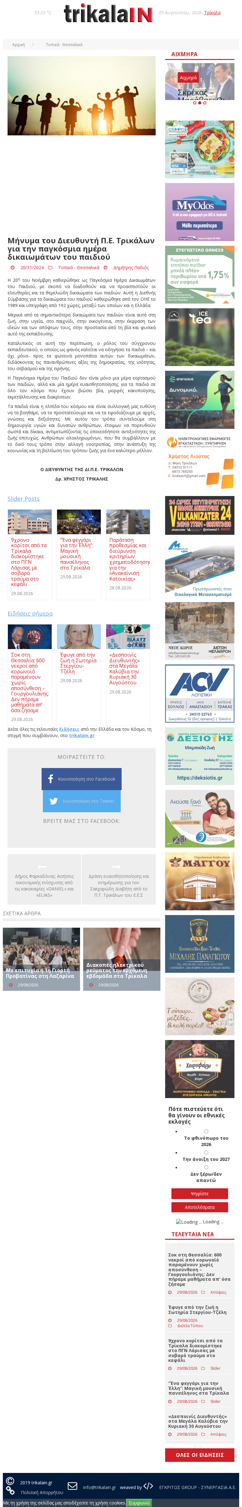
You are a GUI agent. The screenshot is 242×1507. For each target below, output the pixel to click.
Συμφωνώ (139, 1503)
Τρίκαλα (212, 12)
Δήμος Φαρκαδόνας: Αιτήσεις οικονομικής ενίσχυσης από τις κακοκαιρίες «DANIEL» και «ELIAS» (44, 885)
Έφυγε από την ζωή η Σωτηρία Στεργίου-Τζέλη (197, 1309)
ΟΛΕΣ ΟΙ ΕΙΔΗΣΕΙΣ (200, 1454)
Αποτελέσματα (200, 1207)
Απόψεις (218, 1292)
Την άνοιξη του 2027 (206, 1159)
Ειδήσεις (69, 729)
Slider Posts (24, 498)
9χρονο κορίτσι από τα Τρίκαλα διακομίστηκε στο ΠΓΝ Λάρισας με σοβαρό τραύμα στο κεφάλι (195, 1350)
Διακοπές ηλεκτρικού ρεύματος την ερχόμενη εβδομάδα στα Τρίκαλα (116, 970)
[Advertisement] (82, 186)
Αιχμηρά (188, 77)
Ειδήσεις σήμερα (30, 613)
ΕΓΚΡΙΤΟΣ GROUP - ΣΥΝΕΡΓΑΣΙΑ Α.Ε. (197, 1487)
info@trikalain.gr (99, 1487)
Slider (215, 1368)
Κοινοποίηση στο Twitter (88, 801)
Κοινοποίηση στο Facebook (86, 779)
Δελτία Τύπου (190, 1325)
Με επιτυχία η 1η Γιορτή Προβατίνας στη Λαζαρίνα (40, 973)
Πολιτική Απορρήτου (42, 1492)
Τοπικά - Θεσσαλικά (78, 267)
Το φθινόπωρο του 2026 (206, 1141)
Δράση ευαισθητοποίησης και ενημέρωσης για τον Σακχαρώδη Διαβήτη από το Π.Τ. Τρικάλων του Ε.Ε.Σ (119, 885)
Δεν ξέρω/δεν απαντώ (206, 1177)
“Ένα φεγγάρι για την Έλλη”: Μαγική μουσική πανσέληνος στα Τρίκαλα (198, 1388)
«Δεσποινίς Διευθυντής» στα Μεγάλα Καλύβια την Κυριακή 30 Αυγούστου (198, 1421)
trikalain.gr (82, 735)
